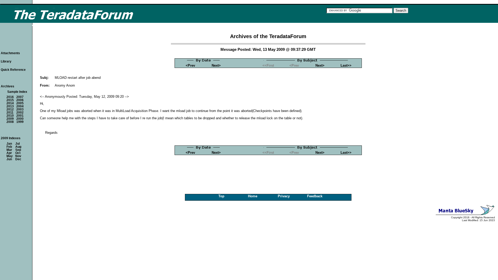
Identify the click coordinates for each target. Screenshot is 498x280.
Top (221, 196)
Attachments (10, 53)
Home (252, 196)
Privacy (284, 196)
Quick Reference (13, 70)
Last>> (346, 65)
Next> (216, 65)
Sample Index (17, 91)
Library (6, 61)
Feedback (314, 196)
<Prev (190, 65)
